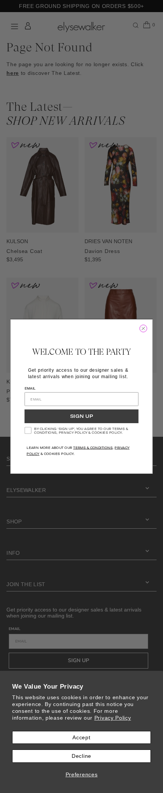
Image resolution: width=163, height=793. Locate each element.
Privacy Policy (112, 718)
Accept (81, 737)
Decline (81, 756)
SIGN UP (81, 416)
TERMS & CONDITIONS (93, 447)
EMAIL (30, 388)
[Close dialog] (143, 328)
